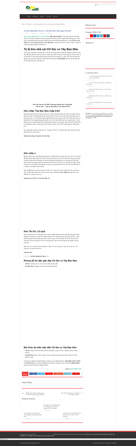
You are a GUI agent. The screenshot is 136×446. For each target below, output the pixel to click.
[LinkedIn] (101, 35)
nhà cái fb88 (85, 434)
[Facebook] (94, 35)
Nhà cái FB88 (28, 435)
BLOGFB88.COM (75, 369)
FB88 (54, 434)
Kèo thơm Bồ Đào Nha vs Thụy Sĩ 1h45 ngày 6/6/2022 (70, 393)
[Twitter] (98, 35)
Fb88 (71, 434)
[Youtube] (104, 35)
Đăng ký (42, 16)
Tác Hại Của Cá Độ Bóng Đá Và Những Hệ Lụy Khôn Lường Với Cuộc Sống (51, 406)
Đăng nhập (35, 16)
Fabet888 (114, 443)
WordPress (101, 443)
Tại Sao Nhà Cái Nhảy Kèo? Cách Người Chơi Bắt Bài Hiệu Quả (33, 414)
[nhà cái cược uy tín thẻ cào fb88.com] (105, 4)
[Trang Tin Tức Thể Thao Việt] (32, 8)
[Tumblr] (108, 35)
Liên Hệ (55, 16)
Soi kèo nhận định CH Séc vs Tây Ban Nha (36, 36)
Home (23, 24)
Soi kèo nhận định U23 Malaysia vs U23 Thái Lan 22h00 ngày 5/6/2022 (35, 393)
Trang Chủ (23, 16)
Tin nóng (48, 16)
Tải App (29, 16)
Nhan (26, 33)
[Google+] (91, 35)
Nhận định (29, 24)
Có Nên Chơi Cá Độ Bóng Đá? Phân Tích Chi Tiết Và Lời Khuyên (72, 414)
